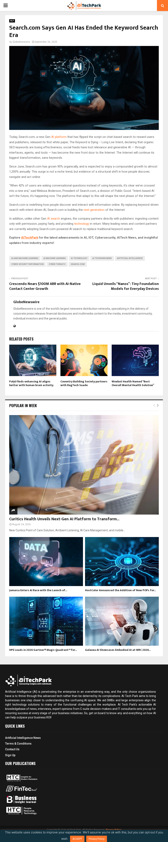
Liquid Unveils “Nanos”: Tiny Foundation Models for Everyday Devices (125, 286)
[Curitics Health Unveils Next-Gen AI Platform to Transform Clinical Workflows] (84, 465)
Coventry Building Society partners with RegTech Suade (83, 383)
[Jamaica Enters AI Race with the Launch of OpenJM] (46, 561)
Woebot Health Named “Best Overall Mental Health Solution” (133, 383)
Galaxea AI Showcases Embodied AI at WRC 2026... (118, 650)
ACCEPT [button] (77, 838)
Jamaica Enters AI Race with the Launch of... (38, 590)
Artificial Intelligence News (23, 737)
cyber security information (27, 264)
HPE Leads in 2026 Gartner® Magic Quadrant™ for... (43, 650)
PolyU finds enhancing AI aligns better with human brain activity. (31, 383)
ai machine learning (54, 258)
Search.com (78, 264)
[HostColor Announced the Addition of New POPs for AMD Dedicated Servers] (122, 561)
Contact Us (12, 749)
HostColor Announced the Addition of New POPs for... (120, 590)
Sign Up (10, 755)
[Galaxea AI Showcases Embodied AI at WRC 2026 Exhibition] (122, 621)
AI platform (59, 137)
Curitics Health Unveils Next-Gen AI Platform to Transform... (64, 519)
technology (82, 224)
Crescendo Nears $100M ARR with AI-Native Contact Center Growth (45, 286)
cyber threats (57, 264)
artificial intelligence (130, 258)
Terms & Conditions (18, 743)
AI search (53, 218)
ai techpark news (102, 258)
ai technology (79, 258)
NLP (12, 21)
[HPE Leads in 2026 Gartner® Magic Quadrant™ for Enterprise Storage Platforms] (46, 621)
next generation (94, 210)
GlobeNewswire (21, 41)
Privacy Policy (96, 838)
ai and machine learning (24, 258)
